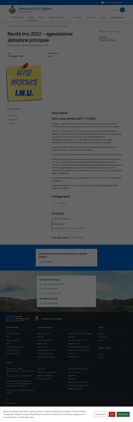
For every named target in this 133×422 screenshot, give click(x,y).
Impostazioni (101, 414)
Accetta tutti (123, 414)
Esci (112, 414)
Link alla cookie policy (26, 417)
